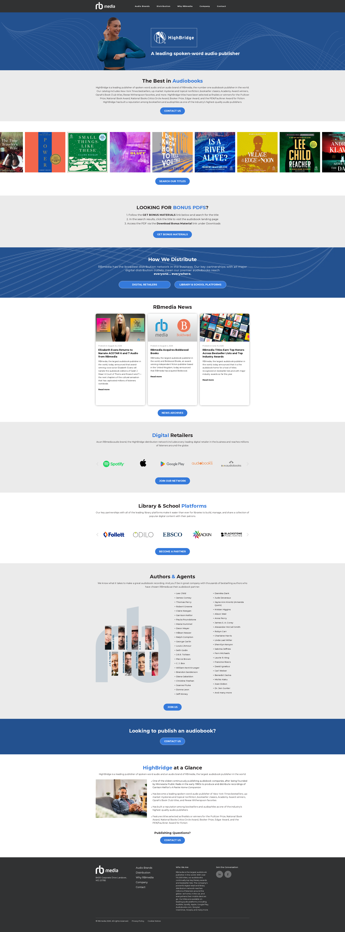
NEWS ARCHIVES (172, 412)
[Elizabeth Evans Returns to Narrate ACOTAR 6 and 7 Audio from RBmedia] (120, 327)
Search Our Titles (172, 181)
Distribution (163, 6)
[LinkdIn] (219, 874)
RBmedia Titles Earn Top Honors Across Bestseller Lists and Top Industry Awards (223, 353)
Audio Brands (142, 6)
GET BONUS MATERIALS (172, 234)
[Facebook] (227, 874)
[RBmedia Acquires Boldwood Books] (172, 327)
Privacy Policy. (138, 921)
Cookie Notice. (154, 921)
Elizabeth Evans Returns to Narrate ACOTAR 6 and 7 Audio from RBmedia (118, 353)
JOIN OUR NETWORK (172, 480)
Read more (104, 389)
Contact (221, 6)
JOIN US (173, 707)
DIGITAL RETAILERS (144, 284)
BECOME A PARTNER (172, 551)
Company (205, 6)
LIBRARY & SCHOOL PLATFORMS (200, 284)
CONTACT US (172, 110)
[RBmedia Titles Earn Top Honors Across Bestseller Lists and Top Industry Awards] (224, 327)
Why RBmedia (185, 6)
